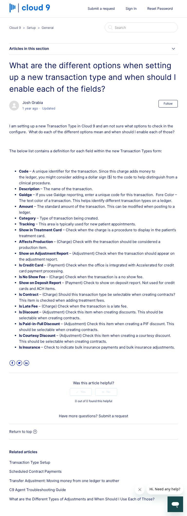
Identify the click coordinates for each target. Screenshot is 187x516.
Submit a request (101, 8)
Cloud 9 (15, 28)
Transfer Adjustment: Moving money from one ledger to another (64, 480)
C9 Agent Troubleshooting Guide (37, 489)
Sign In (131, 8)
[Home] (31, 11)
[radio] (81, 391)
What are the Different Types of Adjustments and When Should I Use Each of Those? (82, 499)
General (48, 28)
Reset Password (160, 8)
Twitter (19, 363)
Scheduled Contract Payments (35, 471)
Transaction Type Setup (29, 462)
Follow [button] (168, 103)
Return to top (20, 431)
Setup (31, 28)
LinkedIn (26, 363)
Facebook (12, 363)
